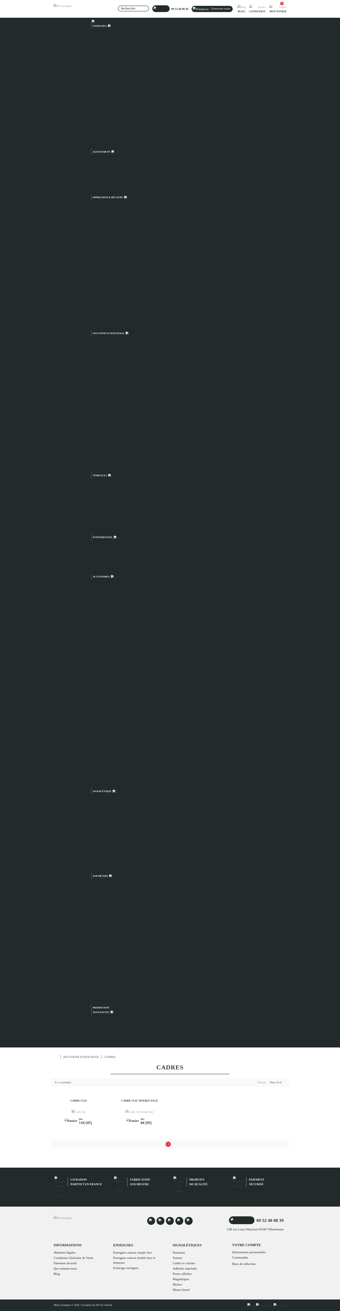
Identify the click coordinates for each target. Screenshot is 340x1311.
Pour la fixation (110, 684)
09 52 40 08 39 (179, 8)
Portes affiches (109, 383)
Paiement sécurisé (65, 1263)
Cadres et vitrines (184, 1263)
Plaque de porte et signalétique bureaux (131, 465)
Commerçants (108, 928)
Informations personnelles (248, 1252)
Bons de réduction (244, 1264)
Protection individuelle (108, 737)
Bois (98, 189)
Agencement (102, 151)
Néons (99, 783)
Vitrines (103, 424)
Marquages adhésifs (113, 513)
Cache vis (101, 704)
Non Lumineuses (105, 63)
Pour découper (104, 614)
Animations (102, 653)
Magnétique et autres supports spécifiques (133, 323)
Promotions (101, 1007)
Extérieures (102, 438)
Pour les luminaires (113, 769)
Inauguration (103, 868)
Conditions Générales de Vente (73, 1258)
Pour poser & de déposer (109, 608)
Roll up (100, 568)
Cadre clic (78, 1100)
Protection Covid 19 (113, 717)
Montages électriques (107, 665)
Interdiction (102, 841)
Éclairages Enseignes (114, 129)
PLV (98, 560)
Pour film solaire (105, 620)
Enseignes (100, 26)
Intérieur (100, 828)
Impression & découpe (108, 197)
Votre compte (246, 1245)
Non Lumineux (104, 90)
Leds (98, 777)
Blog (57, 1274)
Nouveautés (101, 1012)
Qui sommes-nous (65, 1268)
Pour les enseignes (112, 639)
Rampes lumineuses (107, 143)
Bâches (177, 1284)
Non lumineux (104, 117)
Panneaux (104, 294)
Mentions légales (64, 1252)
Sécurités (101, 659)
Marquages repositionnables (121, 527)
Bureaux (103, 913)
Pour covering (103, 626)
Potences (101, 698)
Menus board (107, 410)
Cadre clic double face (139, 1100)
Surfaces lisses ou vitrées (109, 228)
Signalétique (102, 725)
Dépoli (101, 280)
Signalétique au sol (106, 731)
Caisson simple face (112, 76)
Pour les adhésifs (110, 600)
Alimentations (103, 647)
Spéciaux (101, 234)
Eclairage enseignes (125, 1268)
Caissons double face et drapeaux (125, 102)
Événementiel (103, 537)
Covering (104, 498)
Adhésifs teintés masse (115, 247)
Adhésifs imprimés (111, 220)
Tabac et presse (109, 977)
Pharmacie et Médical (115, 942)
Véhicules (100, 475)
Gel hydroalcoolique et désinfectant (115, 756)
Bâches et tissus (109, 309)
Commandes (240, 1257)
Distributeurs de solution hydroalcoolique (119, 750)
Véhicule (101, 261)
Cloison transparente (107, 744)
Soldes (99, 861)
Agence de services (112, 899)
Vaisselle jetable (104, 999)
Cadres (102, 451)
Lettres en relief (111, 49)
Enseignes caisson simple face (132, 1252)
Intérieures (101, 432)
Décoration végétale (107, 183)
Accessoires (101, 576)
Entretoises (102, 692)
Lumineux (101, 84)
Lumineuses (102, 57)
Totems (102, 356)
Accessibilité (103, 822)
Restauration (107, 963)
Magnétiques (181, 1279)
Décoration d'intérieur (116, 175)
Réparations (102, 671)
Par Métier (114, 885)
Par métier (101, 876)
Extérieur (101, 835)
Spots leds (101, 137)
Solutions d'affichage (109, 333)
